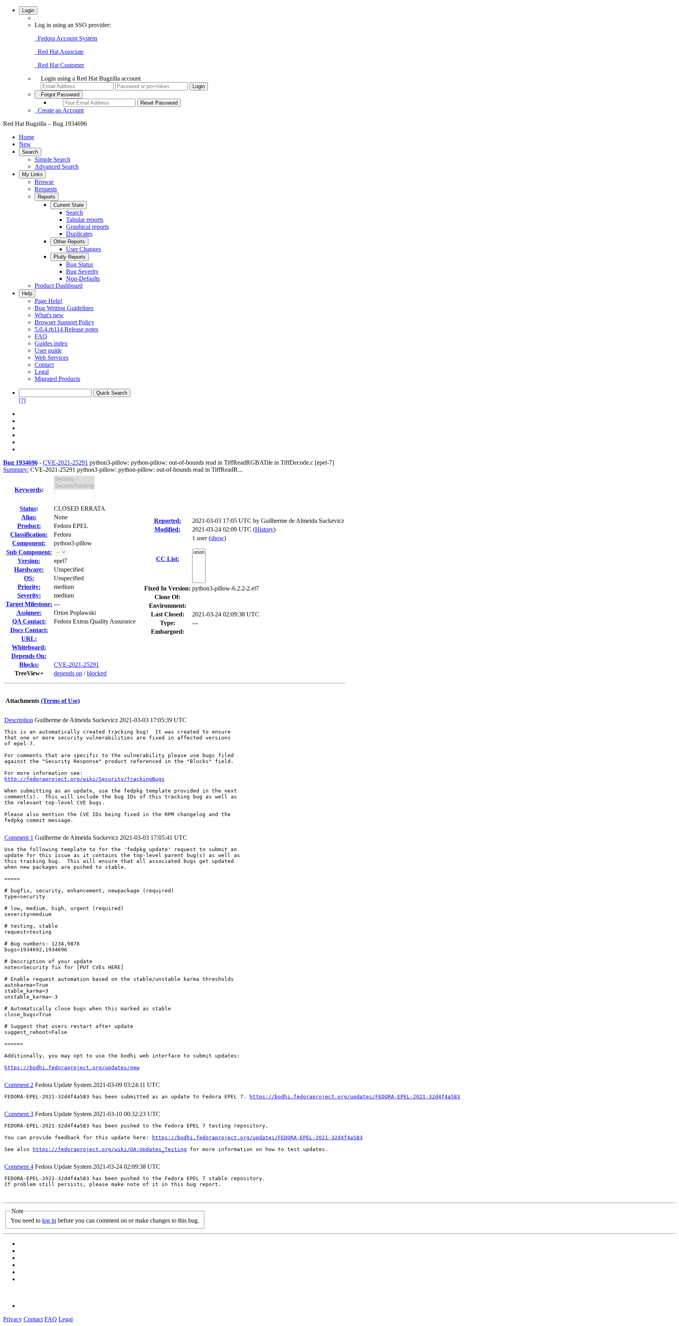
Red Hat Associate (59, 51)
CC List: (167, 558)
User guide (48, 350)
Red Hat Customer (59, 65)
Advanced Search (57, 166)
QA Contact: (29, 621)
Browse (44, 181)
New (25, 144)
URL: (29, 638)
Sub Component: (29, 552)
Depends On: (28, 656)
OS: (29, 578)
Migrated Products (57, 378)
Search (30, 152)
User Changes (83, 249)
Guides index (51, 343)
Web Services (51, 357)
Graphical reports (87, 226)
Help (27, 293)
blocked (96, 673)
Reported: (167, 520)
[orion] (199, 552)
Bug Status (79, 264)
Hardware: (29, 569)
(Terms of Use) (60, 700)
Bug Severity (82, 271)
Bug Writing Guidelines (64, 308)
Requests (46, 189)
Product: (29, 525)
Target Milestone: (29, 604)
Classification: (29, 534)
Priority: (29, 586)
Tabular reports (84, 219)
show (217, 538)
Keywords (28, 489)
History (264, 529)
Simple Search (52, 159)
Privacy (12, 1319)
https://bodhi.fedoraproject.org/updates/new (71, 1067)
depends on (68, 673)
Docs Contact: (29, 630)
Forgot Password (58, 94)
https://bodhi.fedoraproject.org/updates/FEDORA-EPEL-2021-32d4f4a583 (355, 1097)
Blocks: (29, 664)
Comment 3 (18, 1114)
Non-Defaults (83, 278)
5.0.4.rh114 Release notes (66, 329)
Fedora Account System (66, 38)
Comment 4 (18, 1166)
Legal (42, 371)
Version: (29, 560)
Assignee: (29, 612)
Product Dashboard (59, 285)
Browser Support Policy (64, 322)
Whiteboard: (29, 647)
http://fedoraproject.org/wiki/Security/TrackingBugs (84, 779)
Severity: (29, 595)
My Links (32, 174)
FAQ (41, 336)
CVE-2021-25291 (65, 462)
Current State (68, 205)
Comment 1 (18, 837)
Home (26, 137)
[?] (22, 400)
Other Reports (69, 242)
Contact (44, 364)
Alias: (29, 517)
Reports (46, 197)
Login (28, 10)
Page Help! (48, 301)
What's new (49, 315)
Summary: (16, 469)
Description (18, 720)
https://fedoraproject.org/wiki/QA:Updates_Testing (110, 1149)
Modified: (167, 529)
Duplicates (79, 233)
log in (49, 1220)
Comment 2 (18, 1084)
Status (28, 508)
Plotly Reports (69, 257)
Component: (29, 543)
